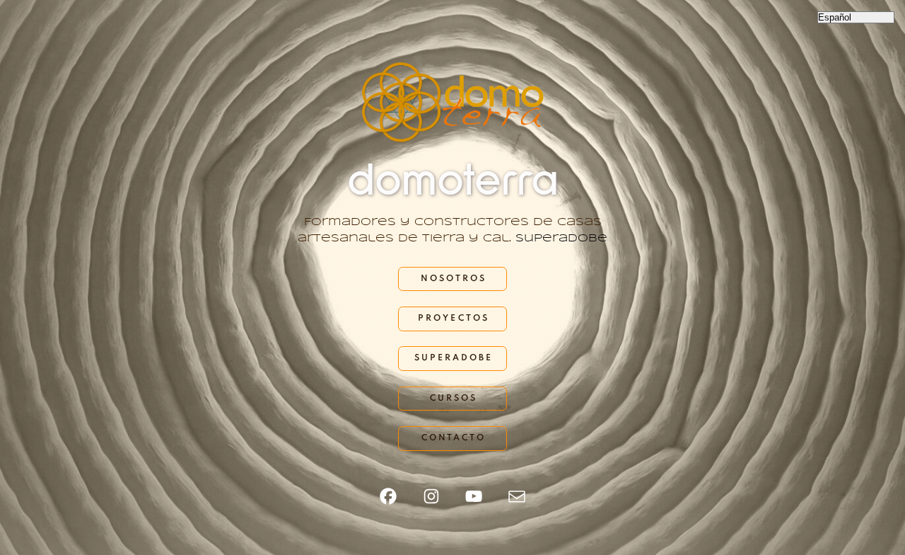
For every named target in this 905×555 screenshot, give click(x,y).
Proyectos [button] (453, 318)
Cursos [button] (453, 398)
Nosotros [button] (453, 279)
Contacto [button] (453, 438)
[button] (388, 496)
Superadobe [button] (453, 358)
